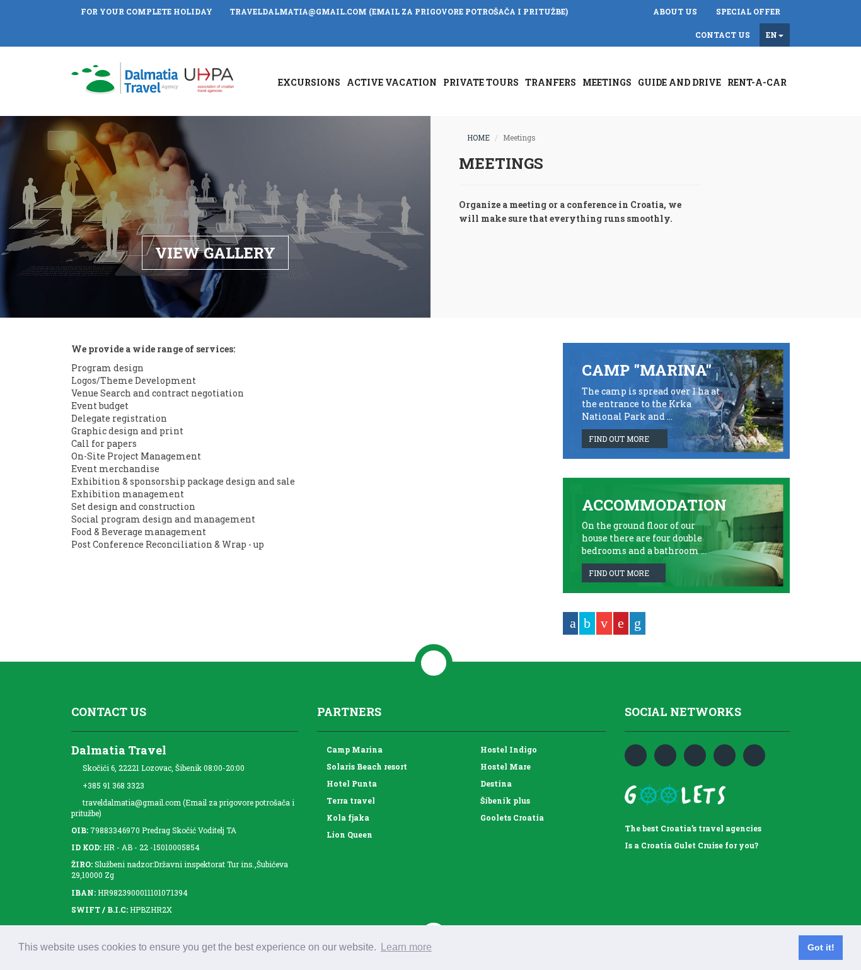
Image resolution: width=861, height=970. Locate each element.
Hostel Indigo (507, 749)
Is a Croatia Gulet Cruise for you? (691, 845)
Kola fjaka (346, 817)
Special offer (748, 11)
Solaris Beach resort (365, 766)
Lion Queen (348, 834)
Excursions (309, 82)
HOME (475, 137)
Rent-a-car (757, 82)
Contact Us (722, 35)
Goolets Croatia (510, 817)
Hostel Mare (504, 766)
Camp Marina (353, 749)
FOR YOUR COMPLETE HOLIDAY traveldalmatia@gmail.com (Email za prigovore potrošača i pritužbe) (324, 11)
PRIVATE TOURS (481, 82)
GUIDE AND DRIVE (679, 82)
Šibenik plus (503, 800)
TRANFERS (550, 82)
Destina (494, 783)
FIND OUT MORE (622, 439)
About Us (675, 11)
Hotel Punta (350, 783)
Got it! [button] (821, 947)
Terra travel (349, 800)
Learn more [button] (406, 947)
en (771, 35)
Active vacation (392, 82)
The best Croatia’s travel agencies (693, 828)
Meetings (607, 82)
